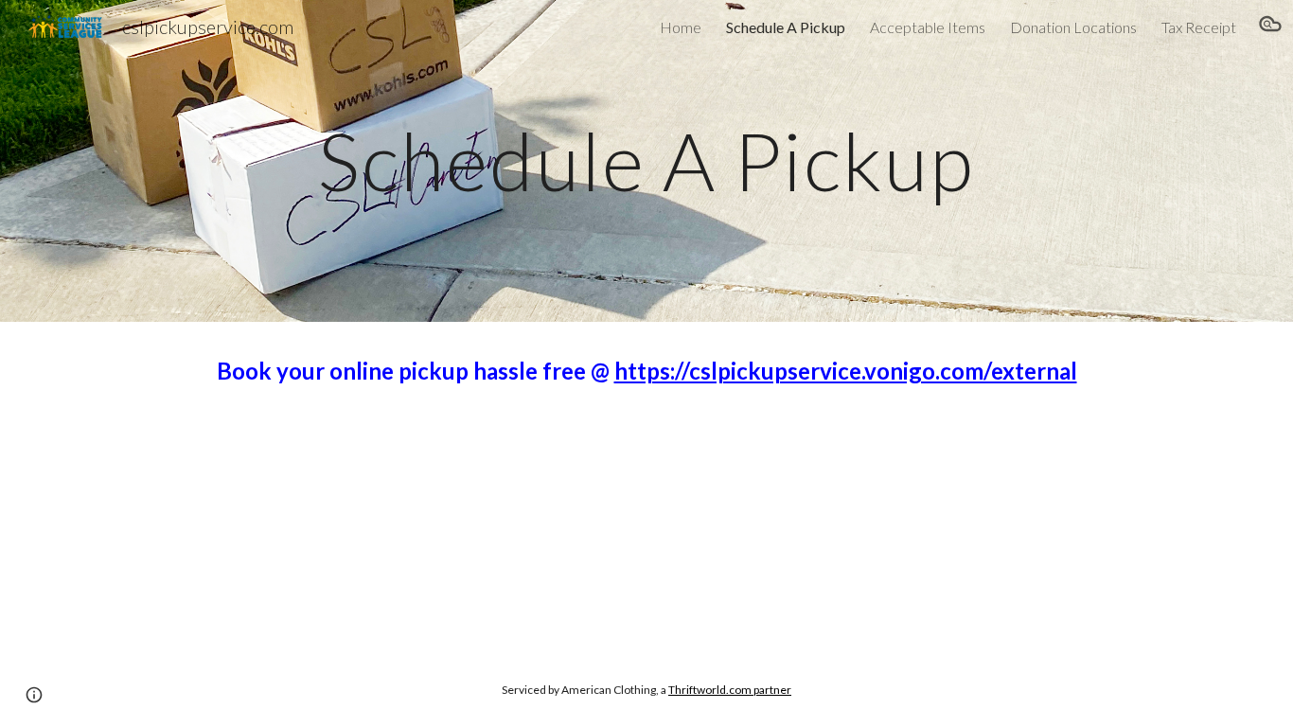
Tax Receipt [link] (1198, 27)
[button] (1270, 26)
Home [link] (680, 27)
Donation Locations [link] (1073, 27)
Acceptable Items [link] (927, 27)
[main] (646, 160)
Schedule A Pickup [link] (785, 27)
